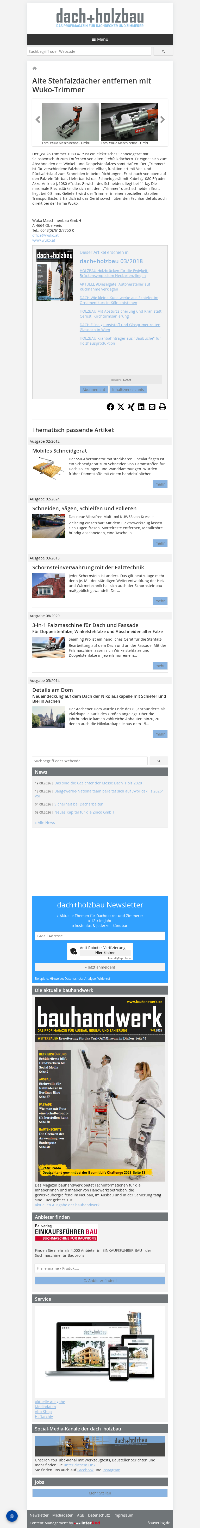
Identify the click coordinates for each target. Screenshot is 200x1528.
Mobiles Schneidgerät (59, 450)
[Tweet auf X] (121, 409)
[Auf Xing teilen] (131, 409)
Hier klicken (105, 952)
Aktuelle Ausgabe (50, 1401)
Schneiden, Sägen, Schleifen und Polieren (84, 508)
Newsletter (39, 1515)
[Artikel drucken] (162, 406)
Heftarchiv (44, 1416)
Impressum (123, 1515)
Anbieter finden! (102, 1280)
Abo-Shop (43, 1411)
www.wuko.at (43, 240)
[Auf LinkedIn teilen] (141, 409)
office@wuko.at (45, 235)
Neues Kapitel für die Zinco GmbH (74, 812)
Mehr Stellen (100, 1493)
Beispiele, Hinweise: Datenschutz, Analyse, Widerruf (72, 978)
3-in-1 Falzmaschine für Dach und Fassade (85, 625)
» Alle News (45, 822)
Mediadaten (45, 1406)
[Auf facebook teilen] (110, 409)
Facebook (85, 1469)
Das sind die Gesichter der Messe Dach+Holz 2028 (88, 783)
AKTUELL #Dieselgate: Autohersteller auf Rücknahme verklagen (115, 287)
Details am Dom (52, 689)
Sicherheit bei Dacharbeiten (69, 804)
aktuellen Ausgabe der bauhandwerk (67, 1204)
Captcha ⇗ (119, 958)
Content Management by (52, 1522)
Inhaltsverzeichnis (128, 389)
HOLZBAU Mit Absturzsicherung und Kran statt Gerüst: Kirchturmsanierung (120, 314)
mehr (160, 484)
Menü (102, 39)
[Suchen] (163, 51)
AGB (80, 1515)
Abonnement (94, 389)
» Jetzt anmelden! (100, 967)
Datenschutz (99, 1515)
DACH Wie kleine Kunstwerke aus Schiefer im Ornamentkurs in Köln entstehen (119, 300)
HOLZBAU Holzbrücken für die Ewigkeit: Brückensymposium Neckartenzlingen (114, 273)
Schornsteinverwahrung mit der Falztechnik (88, 567)
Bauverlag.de (158, 1522)
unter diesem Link (79, 1464)
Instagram (111, 1469)
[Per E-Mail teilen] (152, 406)
